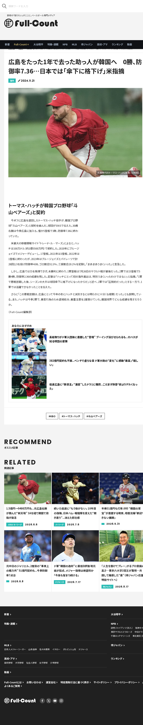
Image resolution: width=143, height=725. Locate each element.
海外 (12, 80)
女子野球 (43, 662)
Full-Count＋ (21, 44)
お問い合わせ (34, 682)
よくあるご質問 (12, 686)
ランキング (117, 44)
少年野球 (54, 662)
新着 (7, 44)
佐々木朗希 (44, 649)
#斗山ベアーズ (94, 416)
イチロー (56, 649)
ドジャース (83, 649)
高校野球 (8, 662)
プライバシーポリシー (125, 682)
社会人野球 (31, 662)
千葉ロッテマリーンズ (120, 635)
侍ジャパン (87, 44)
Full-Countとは (13, 682)
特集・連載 (52, 44)
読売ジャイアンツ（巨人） (122, 627)
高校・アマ (102, 44)
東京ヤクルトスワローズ (121, 631)
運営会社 (51, 682)
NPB (65, 44)
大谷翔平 (38, 44)
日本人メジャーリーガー (15, 649)
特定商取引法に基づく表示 (75, 682)
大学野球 (19, 662)
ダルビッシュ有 (69, 649)
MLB (74, 44)
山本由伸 (32, 649)
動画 (129, 44)
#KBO (52, 416)
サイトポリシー (102, 682)
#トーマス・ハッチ (71, 416)
